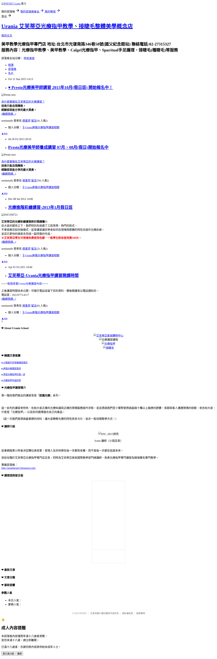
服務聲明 (140, 613)
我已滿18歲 (8, 653)
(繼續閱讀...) (8, 113)
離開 (19, 653)
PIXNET (83, 613)
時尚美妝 (29, 58)
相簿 (11, 65)
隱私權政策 (127, 613)
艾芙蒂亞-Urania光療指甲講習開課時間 (43, 275)
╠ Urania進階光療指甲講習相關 (40, 127)
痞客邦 (26, 120)
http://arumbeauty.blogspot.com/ (18, 468)
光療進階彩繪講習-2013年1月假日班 (40, 207)
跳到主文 (6, 35)
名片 (11, 73)
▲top (4, 133)
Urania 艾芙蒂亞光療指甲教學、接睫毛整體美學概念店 (67, 26)
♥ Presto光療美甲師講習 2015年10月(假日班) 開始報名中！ (60, 87)
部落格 (12, 69)
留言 (34, 120)
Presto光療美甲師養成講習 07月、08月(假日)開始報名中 (58, 147)
